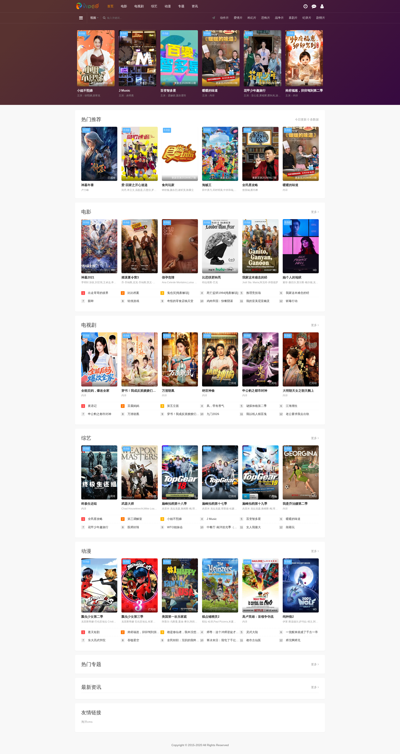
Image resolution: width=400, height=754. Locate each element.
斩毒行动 (289, 301)
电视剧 (139, 6)
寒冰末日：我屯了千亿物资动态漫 (220, 640)
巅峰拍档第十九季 (254, 503)
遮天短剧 (91, 632)
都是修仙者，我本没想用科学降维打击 (312, 90)
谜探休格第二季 (254, 405)
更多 (314, 212)
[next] (320, 64)
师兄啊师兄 (290, 640)
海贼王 (206, 185)
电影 (124, 6)
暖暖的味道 (168, 90)
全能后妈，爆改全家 (95, 390)
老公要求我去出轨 (294, 414)
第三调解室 (132, 518)
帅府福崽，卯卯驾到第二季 (262, 90)
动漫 (168, 6)
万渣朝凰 (168, 390)
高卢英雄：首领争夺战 (258, 616)
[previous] (79, 64)
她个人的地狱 (292, 277)
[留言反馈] (314, 6)
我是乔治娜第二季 (295, 503)
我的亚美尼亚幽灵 (255, 301)
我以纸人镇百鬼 (253, 414)
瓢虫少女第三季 (132, 616)
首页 (110, 6)
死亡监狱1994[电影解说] (220, 292)
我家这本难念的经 (254, 277)
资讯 (195, 6)
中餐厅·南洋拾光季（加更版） (220, 527)
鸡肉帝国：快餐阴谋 (216, 301)
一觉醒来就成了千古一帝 (299, 632)
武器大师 (127, 503)
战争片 (279, 17)
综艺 (154, 6)
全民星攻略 (250, 185)
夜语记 (89, 405)
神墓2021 (87, 277)
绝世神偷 (208, 390)
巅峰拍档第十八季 (174, 503)
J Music (82, 90)
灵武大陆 (249, 632)
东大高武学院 (94, 640)
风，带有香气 (212, 405)
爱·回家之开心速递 (134, 185)
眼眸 (88, 301)
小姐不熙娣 (172, 518)
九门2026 (209, 414)
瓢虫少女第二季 (92, 616)
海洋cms (86, 721)
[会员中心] (322, 6)
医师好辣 (130, 527)
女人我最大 (250, 527)
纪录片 (306, 17)
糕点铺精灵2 (210, 616)
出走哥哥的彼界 (95, 292)
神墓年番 (87, 185)
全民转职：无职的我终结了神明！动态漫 (181, 640)
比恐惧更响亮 (211, 277)
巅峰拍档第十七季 (214, 503)
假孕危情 (168, 277)
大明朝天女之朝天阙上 (298, 390)
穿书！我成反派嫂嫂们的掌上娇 (143, 390)
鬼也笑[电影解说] (175, 292)
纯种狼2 (288, 616)
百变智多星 (126, 90)
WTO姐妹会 (172, 527)
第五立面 (170, 405)
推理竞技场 (251, 292)
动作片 (224, 17)
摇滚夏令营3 (130, 277)
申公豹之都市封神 (254, 390)
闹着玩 (287, 527)
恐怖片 (265, 17)
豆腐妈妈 (130, 405)
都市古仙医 (250, 640)
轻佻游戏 (130, 301)
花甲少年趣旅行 (213, 90)
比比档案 (130, 292)
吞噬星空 (130, 640)
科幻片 (252, 17)
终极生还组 (89, 503)
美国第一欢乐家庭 (174, 616)
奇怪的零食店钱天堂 (178, 301)
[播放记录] (306, 6)
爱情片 (238, 17)
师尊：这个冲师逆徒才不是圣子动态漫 (220, 632)
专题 (181, 6)
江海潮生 (289, 405)
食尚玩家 (168, 185)
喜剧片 (293, 17)
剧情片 (320, 17)
